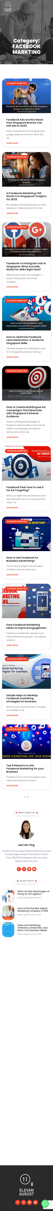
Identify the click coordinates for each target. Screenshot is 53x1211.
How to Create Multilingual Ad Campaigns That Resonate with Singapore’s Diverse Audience (26, 411)
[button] (43, 7)
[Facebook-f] (19, 869)
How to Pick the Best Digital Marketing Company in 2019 (33, 909)
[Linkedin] (29, 869)
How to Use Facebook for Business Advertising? (22, 559)
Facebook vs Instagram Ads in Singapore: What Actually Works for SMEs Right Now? (26, 266)
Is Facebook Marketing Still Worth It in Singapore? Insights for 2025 (26, 196)
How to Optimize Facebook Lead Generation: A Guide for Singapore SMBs (25, 340)
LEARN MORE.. (12, 143)
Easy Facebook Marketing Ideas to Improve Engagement (26, 626)
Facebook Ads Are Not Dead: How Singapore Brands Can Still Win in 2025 (24, 123)
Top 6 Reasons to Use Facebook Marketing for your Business (25, 768)
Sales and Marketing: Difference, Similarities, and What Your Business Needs (32, 928)
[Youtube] (34, 869)
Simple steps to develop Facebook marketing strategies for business (22, 698)
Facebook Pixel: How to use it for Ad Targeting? (25, 488)
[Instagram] (24, 869)
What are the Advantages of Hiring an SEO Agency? (33, 892)
